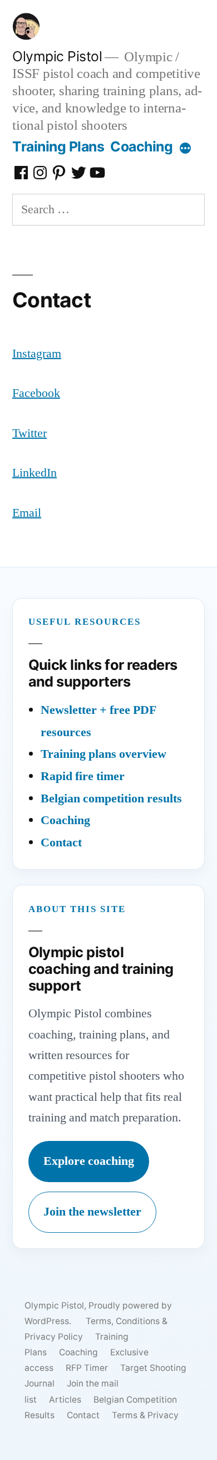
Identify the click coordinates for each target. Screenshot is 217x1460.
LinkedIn (34, 473)
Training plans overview (103, 754)
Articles (65, 1399)
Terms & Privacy (145, 1415)
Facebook (36, 393)
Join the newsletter (92, 1211)
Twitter (29, 433)
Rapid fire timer (83, 776)
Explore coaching (88, 1161)
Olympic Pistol (57, 56)
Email (26, 513)
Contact (61, 842)
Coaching (141, 146)
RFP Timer (87, 1368)
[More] (185, 148)
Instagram (36, 353)
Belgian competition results (111, 798)
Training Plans (58, 146)
